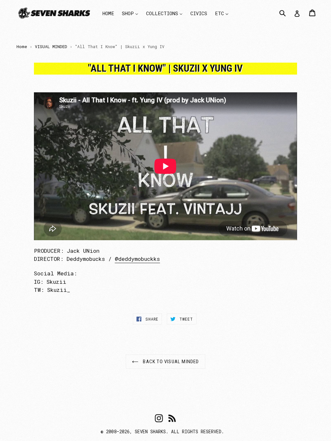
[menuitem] (108, 13)
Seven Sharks (150, 431)
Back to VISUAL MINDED (170, 361)
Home (21, 46)
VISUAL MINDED (51, 46)
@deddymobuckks (137, 258)
